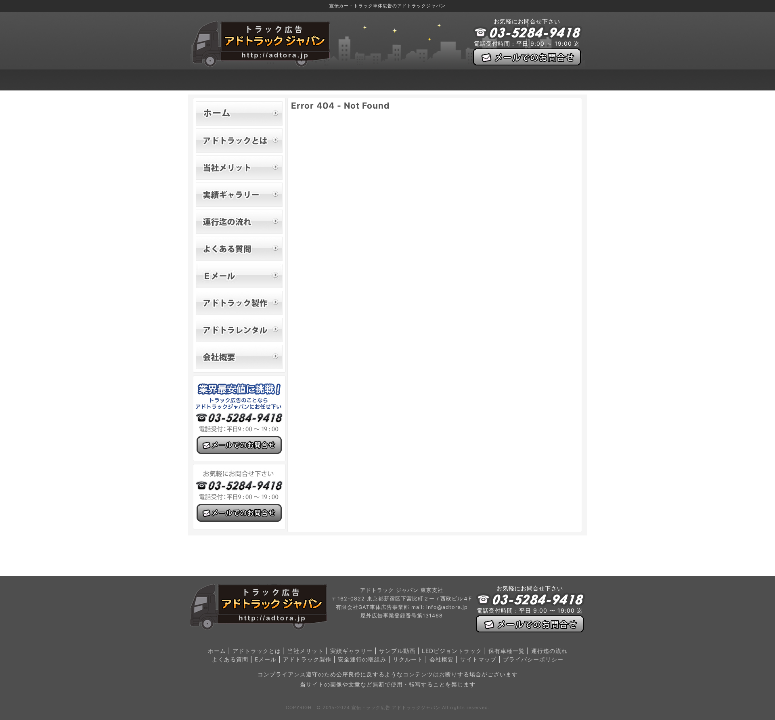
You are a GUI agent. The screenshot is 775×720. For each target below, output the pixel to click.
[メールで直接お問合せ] (239, 276)
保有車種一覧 (506, 650)
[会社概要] (239, 357)
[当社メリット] (239, 167)
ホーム (217, 650)
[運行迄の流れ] (239, 222)
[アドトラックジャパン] (261, 64)
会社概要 (441, 659)
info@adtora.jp (447, 607)
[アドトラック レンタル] (239, 330)
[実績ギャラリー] (239, 195)
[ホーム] (239, 113)
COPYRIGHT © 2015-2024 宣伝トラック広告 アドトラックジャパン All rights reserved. (388, 707)
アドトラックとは (256, 650)
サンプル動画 (397, 650)
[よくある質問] (239, 249)
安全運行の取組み (362, 659)
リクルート (408, 659)
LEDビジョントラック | (455, 650)
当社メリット (305, 650)
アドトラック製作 (307, 659)
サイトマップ (478, 659)
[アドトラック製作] (239, 303)
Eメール (265, 659)
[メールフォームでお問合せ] (526, 56)
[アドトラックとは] (239, 140)
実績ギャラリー (351, 650)
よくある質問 (230, 659)
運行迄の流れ (549, 650)
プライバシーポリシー (533, 659)
